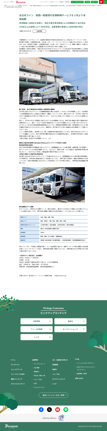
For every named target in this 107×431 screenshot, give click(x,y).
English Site (94, 2)
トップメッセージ (38, 364)
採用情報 (67, 2)
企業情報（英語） (81, 373)
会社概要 (35, 368)
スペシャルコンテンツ (18, 384)
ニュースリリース (45, 2)
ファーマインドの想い (18, 374)
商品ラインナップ (55, 2)
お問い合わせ (79, 378)
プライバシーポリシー (49, 418)
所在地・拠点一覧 (38, 375)
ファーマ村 (55, 374)
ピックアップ (15, 364)
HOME (5, 5)
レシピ (36, 337)
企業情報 (87, 2)
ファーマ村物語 (36, 329)
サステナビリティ (38, 387)
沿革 (34, 383)
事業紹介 (62, 2)
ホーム (13, 360)
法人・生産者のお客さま (77, 2)
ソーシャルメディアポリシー (85, 363)
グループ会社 (37, 379)
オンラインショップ (70, 329)
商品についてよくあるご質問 (53, 395)
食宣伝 (70, 321)
